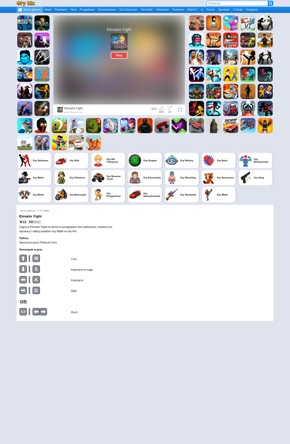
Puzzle (211, 9)
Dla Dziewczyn (128, 9)
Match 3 (192, 9)
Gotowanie (162, 9)
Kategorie (252, 9)
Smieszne (178, 9)
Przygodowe (87, 9)
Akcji (74, 9)
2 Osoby (238, 9)
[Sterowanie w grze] (154, 110)
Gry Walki (44, 210)
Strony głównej (32, 9)
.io (201, 9)
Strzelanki (147, 9)
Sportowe (224, 9)
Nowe (48, 9)
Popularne (61, 9)
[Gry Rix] (26, 3)
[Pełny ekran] (179, 110)
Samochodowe (107, 9)
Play (119, 55)
